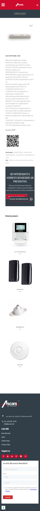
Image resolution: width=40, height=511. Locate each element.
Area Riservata (5, 433)
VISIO (7, 157)
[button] (31, 25)
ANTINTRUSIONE (18, 152)
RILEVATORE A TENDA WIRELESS (25, 155)
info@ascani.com (9, 424)
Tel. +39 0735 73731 (10, 421)
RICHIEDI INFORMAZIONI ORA (19, 199)
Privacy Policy (5, 445)
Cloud (3, 437)
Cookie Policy (5, 441)
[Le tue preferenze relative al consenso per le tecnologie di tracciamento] (3, 507)
